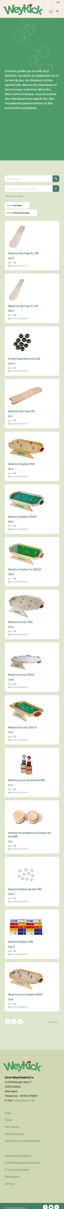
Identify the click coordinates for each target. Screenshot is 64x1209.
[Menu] (51, 11)
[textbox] (32, 188)
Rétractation (12, 1176)
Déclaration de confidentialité (22, 1140)
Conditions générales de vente (22, 1162)
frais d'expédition (20, 265)
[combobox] (32, 188)
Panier (8, 1119)
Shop (8, 1112)
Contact (9, 1183)
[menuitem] (58, 2)
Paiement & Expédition (18, 1155)
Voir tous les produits (14, 196)
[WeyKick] (23, 9)
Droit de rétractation (17, 1169)
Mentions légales (15, 1133)
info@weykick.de (24, 1100)
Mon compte (12, 1126)
